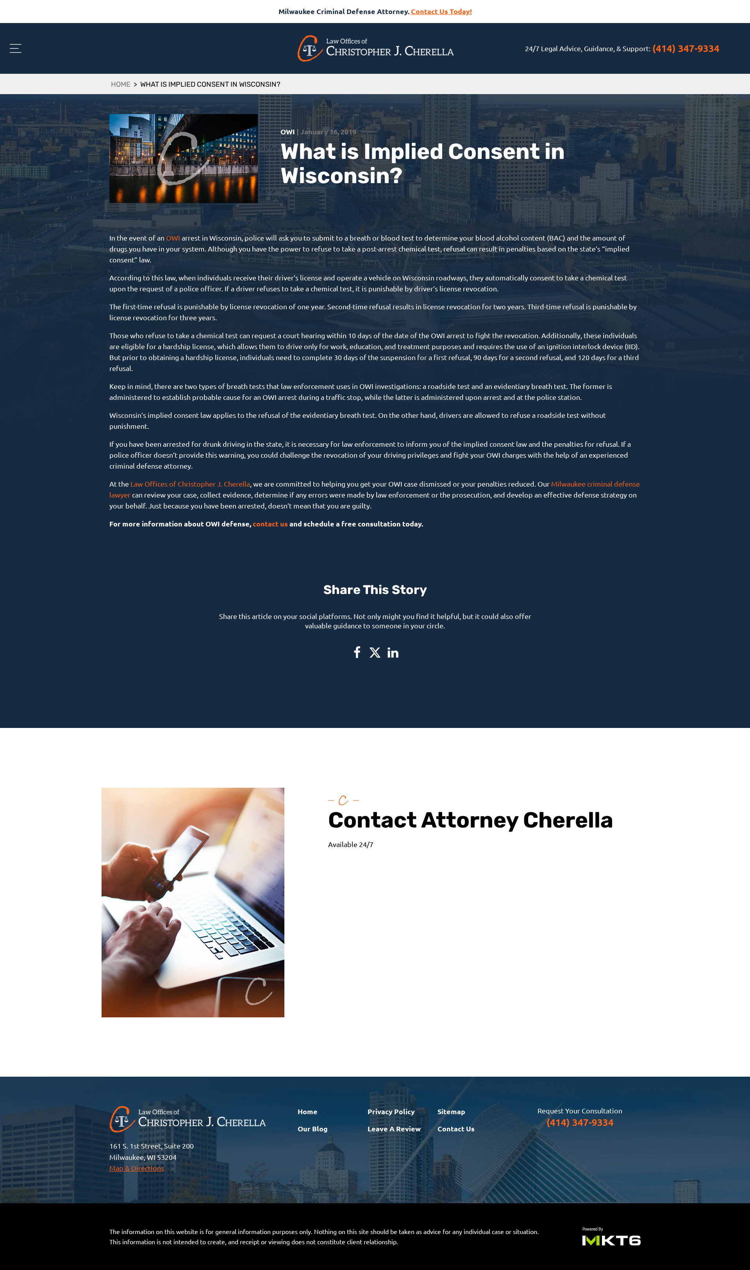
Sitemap (451, 1111)
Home (120, 85)
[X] (375, 652)
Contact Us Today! (441, 11)
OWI (173, 238)
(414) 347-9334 (686, 48)
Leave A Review (394, 1128)
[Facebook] (357, 652)
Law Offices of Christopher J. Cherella (190, 484)
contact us (270, 523)
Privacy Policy (391, 1111)
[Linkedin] (393, 652)
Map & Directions (136, 1168)
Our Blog (313, 1128)
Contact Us (456, 1128)
